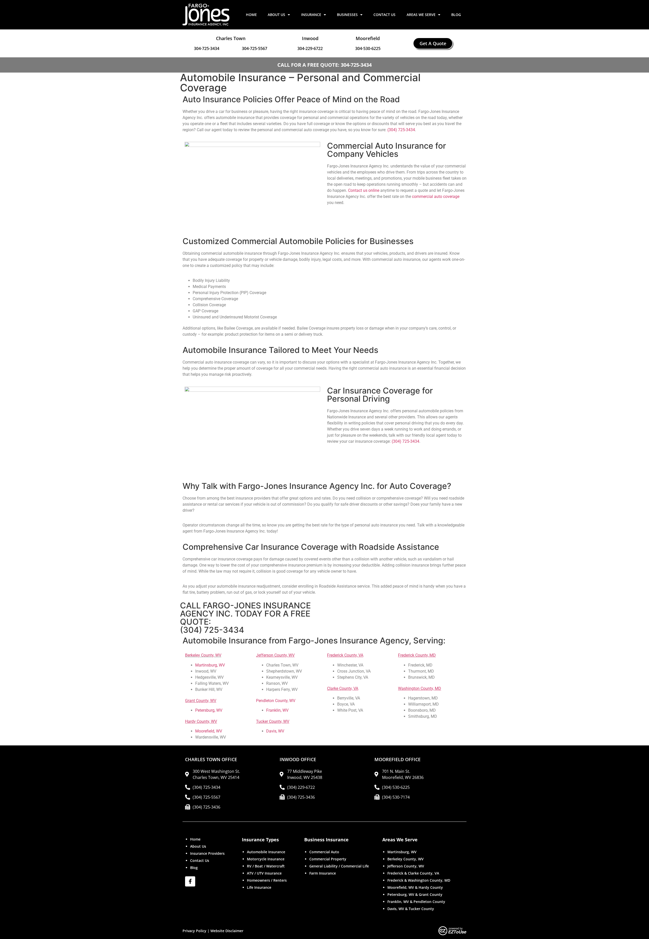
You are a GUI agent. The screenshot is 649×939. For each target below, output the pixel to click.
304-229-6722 (310, 48)
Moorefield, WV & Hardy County (415, 887)
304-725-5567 (254, 48)
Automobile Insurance (266, 851)
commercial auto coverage (435, 196)
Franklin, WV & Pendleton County (416, 901)
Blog (456, 14)
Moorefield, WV (208, 731)
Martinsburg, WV (210, 665)
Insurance (311, 14)
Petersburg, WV (208, 710)
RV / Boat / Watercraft (266, 866)
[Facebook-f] (190, 881)
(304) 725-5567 (206, 797)
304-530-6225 (368, 48)
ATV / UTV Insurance (264, 873)
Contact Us (384, 14)
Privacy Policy (194, 930)
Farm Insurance (322, 873)
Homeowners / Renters (267, 880)
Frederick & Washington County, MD (418, 880)
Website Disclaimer (226, 930)
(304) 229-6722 (301, 787)
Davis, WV (275, 731)
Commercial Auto (324, 851)
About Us (276, 14)
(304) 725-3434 (401, 129)
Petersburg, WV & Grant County (414, 894)
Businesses (347, 14)
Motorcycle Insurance (265, 859)
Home (251, 14)
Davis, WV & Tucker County (410, 908)
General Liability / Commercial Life (339, 866)
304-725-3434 (206, 48)
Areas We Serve (421, 14)
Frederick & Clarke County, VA (413, 873)
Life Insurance (259, 887)
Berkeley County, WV (203, 655)
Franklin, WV (277, 710)
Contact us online (363, 190)
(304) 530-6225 (396, 787)
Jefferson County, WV (405, 866)
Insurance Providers (207, 853)
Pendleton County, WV (275, 700)
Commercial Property (327, 859)
